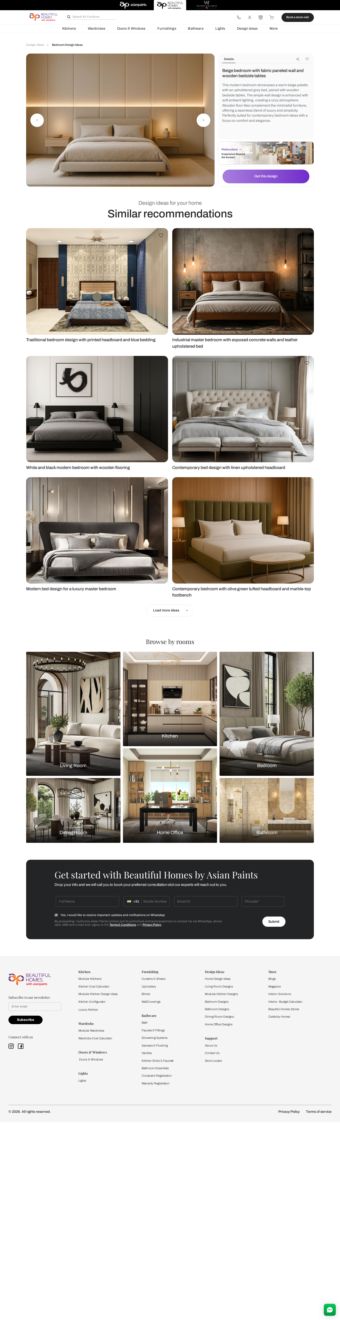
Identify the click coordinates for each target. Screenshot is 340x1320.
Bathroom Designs (217, 1009)
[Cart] (272, 17)
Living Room (73, 765)
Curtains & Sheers (154, 978)
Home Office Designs (218, 1024)
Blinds (146, 993)
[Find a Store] (260, 17)
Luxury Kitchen (88, 1009)
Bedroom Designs (216, 1001)
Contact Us (212, 1053)
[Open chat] (330, 1310)
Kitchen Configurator (92, 1001)
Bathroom (266, 832)
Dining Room (73, 832)
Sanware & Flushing (155, 1045)
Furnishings (166, 28)
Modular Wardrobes (91, 1030)
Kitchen (170, 735)
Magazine (274, 986)
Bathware (195, 28)
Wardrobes (97, 28)
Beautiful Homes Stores (283, 1009)
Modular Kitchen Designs (221, 993)
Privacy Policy (152, 924)
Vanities (147, 1053)
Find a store (230, 149)
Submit (273, 922)
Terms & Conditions (123, 924)
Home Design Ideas (217, 978)
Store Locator (213, 1060)
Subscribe (25, 1020)
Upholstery (149, 986)
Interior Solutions (279, 993)
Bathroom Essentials (155, 1068)
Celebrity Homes (279, 1016)
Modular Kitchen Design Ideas (98, 993)
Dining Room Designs (219, 1016)
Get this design (266, 176)
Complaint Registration (157, 1075)
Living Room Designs (219, 986)
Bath (145, 1022)
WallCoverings (151, 1001)
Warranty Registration (156, 1083)
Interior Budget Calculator (285, 1001)
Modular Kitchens (90, 978)
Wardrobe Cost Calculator (95, 1038)
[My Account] (249, 17)
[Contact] (238, 17)
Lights (220, 28)
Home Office (170, 832)
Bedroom (267, 765)
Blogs (272, 978)
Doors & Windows (131, 28)
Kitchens (69, 28)
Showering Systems (155, 1037)
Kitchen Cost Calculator (94, 986)
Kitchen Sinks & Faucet (157, 1060)
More (274, 28)
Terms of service (319, 1112)
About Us (211, 1045)
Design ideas (247, 28)
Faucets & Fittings (153, 1030)
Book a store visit (297, 17)
